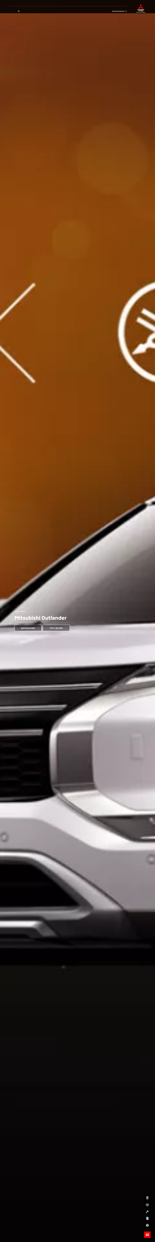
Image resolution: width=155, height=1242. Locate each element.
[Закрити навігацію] (147, 1235)
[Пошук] (18, 11)
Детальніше (28, 628)
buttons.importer (118, 11)
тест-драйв (56, 628)
